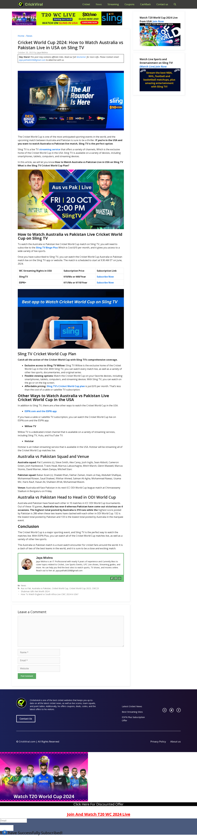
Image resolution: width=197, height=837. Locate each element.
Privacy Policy (158, 741)
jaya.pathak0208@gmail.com (32, 60)
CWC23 (95, 588)
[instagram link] (165, 710)
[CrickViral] (21, 4)
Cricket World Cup (60, 588)
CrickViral (34, 4)
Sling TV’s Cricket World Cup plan (66, 386)
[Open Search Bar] (175, 4)
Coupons (129, 4)
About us (175, 741)
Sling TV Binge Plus (47, 247)
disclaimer (81, 57)
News (99, 4)
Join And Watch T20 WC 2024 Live (98, 814)
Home (21, 35)
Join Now (158, 21)
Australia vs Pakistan (41, 588)
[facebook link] (179, 710)
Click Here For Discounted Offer (99, 804)
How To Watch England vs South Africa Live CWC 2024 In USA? (49, 594)
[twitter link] (171, 710)
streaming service (49, 149)
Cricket (86, 4)
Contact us (162, 4)
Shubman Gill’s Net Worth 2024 (35, 591)
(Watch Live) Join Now (153, 66)
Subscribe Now (105, 276)
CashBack (145, 4)
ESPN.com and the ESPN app (41, 411)
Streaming (113, 4)
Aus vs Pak (26, 588)
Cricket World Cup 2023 (80, 588)
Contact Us (26, 718)
